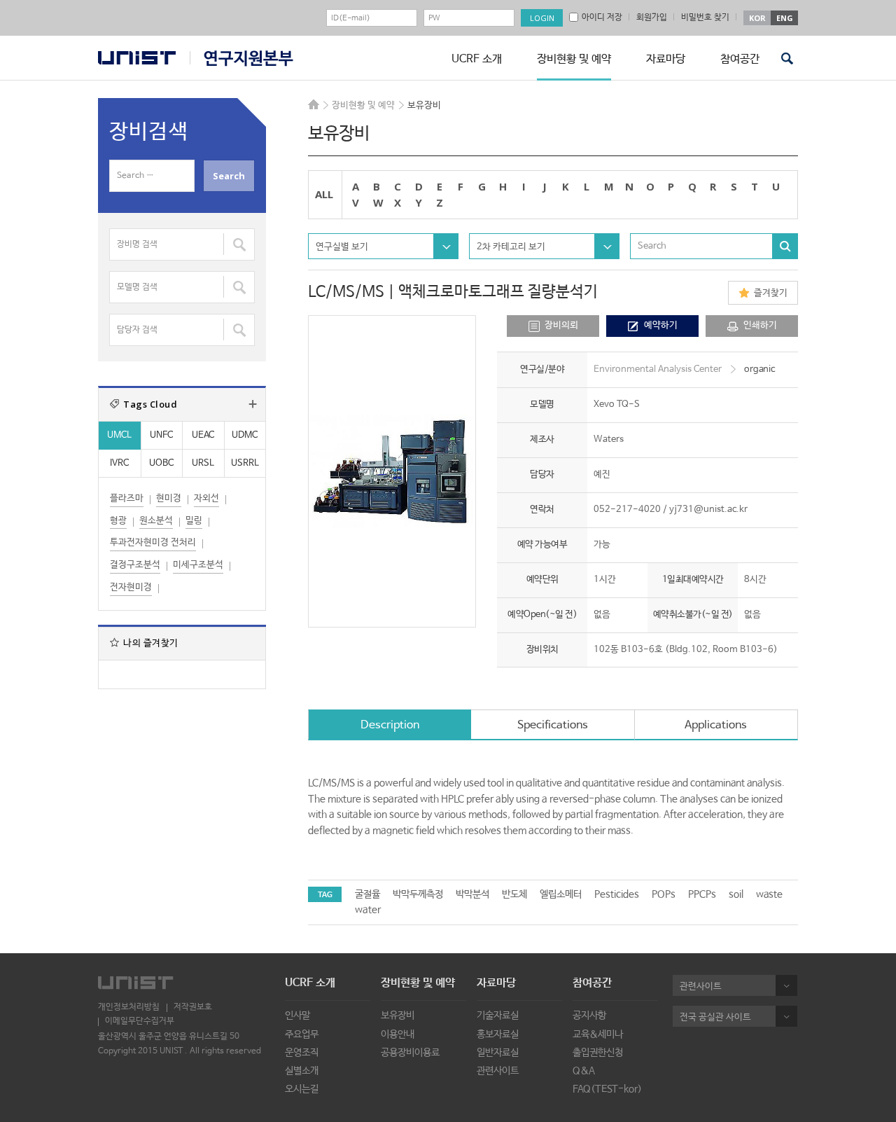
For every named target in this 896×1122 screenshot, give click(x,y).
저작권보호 (193, 1007)
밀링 (194, 520)
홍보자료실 (498, 1034)
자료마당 (665, 59)
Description (389, 725)
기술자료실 (498, 1015)
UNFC (161, 435)
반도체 (514, 894)
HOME (313, 104)
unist (137, 57)
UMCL (119, 435)
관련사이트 (498, 1070)
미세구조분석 (198, 565)
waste (769, 894)
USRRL (245, 463)
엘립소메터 (561, 894)
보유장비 (397, 1015)
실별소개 (301, 1070)
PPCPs (702, 894)
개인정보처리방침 (129, 1007)
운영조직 (301, 1052)
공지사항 (589, 1015)
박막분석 (472, 894)
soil (736, 894)
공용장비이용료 (410, 1052)
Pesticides (616, 894)
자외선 (206, 498)
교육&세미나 (598, 1034)
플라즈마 (127, 498)
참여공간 (740, 59)
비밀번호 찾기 (705, 17)
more (252, 404)
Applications (716, 725)
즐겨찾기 (771, 293)
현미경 (168, 498)
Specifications (552, 725)
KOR (757, 18)
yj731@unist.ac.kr (708, 509)
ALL (324, 194)
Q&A (584, 1070)
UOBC (161, 463)
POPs (664, 894)
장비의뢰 (561, 325)
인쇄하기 (760, 325)
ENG (784, 18)
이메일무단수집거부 (139, 1021)
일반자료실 (498, 1052)
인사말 (297, 1015)
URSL (203, 463)
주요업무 (301, 1034)
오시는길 (301, 1089)
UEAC (203, 435)
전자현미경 (131, 587)
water (368, 909)
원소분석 (156, 520)
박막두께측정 (418, 894)
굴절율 (367, 894)
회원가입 (651, 17)
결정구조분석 (135, 565)
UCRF (241, 58)
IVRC (119, 463)
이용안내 (397, 1034)
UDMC (245, 435)
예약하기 (661, 325)
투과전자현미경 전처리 (153, 542)
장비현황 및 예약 (574, 59)
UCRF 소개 (476, 59)
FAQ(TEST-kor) (607, 1089)
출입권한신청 (598, 1052)
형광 (118, 520)
